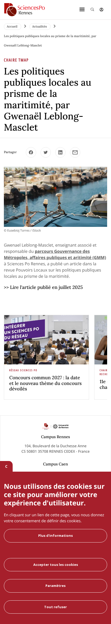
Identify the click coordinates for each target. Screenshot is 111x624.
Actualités (40, 27)
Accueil (12, 27)
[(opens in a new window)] (31, 152)
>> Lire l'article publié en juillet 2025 (43, 287)
